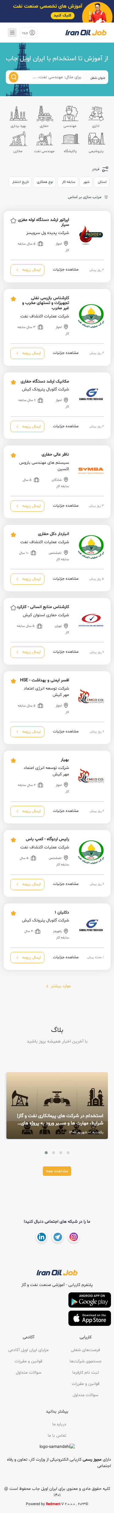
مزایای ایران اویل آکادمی (28, 1350)
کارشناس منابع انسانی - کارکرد (43, 607)
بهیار (65, 760)
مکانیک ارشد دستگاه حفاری (45, 381)
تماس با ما (57, 1435)
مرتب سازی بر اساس (84, 197)
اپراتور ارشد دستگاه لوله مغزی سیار (43, 222)
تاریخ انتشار (20, 182)
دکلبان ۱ (62, 912)
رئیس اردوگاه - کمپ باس (47, 839)
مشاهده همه (57, 1171)
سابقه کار (68, 182)
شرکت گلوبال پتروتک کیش (45, 389)
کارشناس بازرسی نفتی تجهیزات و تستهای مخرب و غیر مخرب (45, 303)
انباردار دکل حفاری (53, 534)
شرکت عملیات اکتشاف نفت (44, 316)
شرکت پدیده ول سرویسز (47, 233)
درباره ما (59, 1424)
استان (102, 182)
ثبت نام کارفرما (85, 1372)
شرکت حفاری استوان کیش (46, 615)
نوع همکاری (45, 182)
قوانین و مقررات (85, 1384)
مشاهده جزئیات (65, 270)
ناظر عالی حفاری (55, 454)
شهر (86, 182)
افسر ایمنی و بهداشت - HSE (44, 680)
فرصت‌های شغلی (85, 1350)
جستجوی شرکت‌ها (86, 1361)
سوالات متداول (85, 1395)
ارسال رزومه (31, 270)
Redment (53, 1504)
